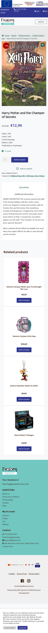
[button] (43, 45)
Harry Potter (40, 176)
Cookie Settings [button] (9, 628)
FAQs (4, 506)
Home (7, 35)
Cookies (5, 503)
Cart (4, 521)
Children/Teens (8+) (18, 176)
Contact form (7, 546)
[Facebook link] (21, 581)
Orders (5, 518)
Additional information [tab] (24, 194)
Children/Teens (24, 35)
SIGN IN (41, 22)
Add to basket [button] (24, 300)
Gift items (30, 176)
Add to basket (19, 159)
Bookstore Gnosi (27, 586)
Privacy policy (7, 500)
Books (13, 35)
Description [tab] (24, 187)
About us (6, 494)
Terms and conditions (10, 497)
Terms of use (22, 574)
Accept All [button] (22, 628)
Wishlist (5, 524)
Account (5, 515)
